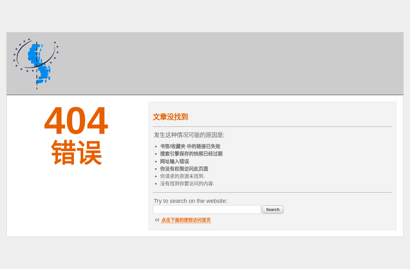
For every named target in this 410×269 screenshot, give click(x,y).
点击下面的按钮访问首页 (186, 219)
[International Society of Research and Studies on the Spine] (36, 63)
